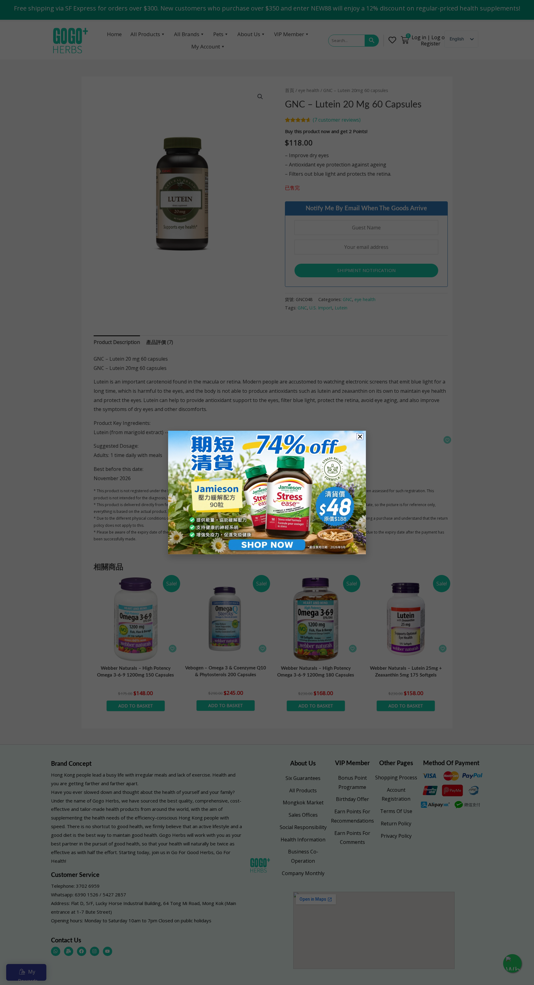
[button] (360, 436)
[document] (267, 492)
